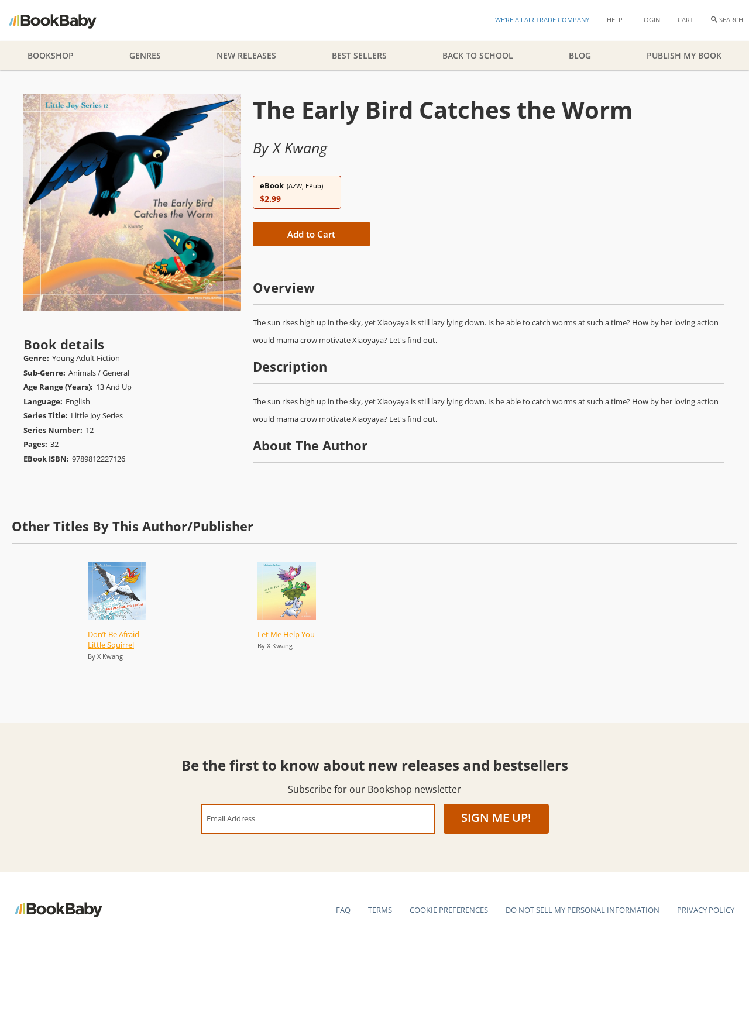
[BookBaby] (63, 20)
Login (650, 19)
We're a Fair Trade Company (542, 19)
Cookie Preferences (449, 909)
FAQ (343, 909)
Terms (380, 909)
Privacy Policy (705, 909)
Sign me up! (496, 818)
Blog (580, 55)
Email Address (231, 818)
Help (615, 19)
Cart (685, 19)
